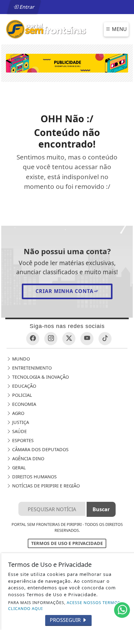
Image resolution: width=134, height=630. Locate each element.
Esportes (22, 440)
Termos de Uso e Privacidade (67, 543)
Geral (18, 468)
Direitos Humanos (34, 477)
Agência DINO (27, 458)
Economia (23, 404)
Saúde (19, 431)
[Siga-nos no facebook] (32, 338)
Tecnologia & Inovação (40, 377)
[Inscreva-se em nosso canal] (86, 338)
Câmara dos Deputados (40, 449)
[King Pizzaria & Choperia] (67, 62)
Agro (17, 413)
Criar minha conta (64, 291)
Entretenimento (31, 368)
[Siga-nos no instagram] (50, 338)
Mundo (20, 359)
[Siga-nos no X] (68, 338)
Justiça (20, 422)
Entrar (26, 6)
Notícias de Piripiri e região (45, 486)
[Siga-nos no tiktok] (105, 338)
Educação (23, 386)
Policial (21, 395)
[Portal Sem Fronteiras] (45, 28)
